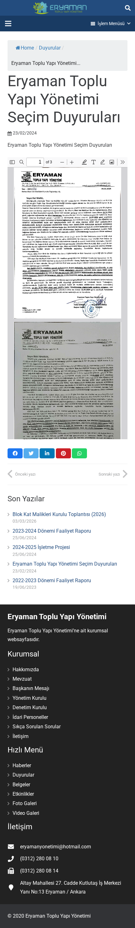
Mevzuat (22, 679)
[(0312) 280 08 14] (14, 871)
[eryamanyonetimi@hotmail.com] (14, 847)
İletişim (21, 736)
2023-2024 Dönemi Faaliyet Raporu (52, 531)
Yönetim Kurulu (29, 698)
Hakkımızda (26, 669)
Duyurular (50, 48)
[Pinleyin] (63, 453)
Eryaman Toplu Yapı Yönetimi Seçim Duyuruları (65, 564)
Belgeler (21, 785)
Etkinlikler (23, 794)
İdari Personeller (30, 717)
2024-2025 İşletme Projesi (41, 547)
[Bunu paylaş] (15, 453)
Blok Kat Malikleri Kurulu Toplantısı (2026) (59, 514)
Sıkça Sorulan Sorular (37, 727)
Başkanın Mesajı (31, 688)
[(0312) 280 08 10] (14, 859)
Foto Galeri (25, 803)
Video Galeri (26, 813)
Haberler (22, 765)
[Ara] (128, 8)
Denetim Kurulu (30, 707)
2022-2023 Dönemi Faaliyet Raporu (52, 580)
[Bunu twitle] (31, 453)
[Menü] (8, 23)
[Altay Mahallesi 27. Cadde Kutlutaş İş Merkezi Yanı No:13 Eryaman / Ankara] (14, 887)
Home (27, 48)
